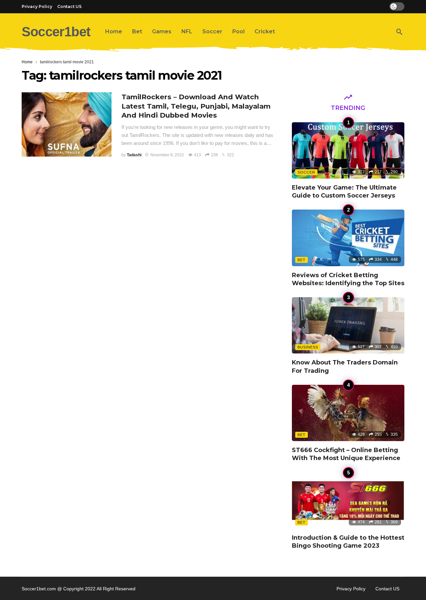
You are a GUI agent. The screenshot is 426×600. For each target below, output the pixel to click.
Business (308, 347)
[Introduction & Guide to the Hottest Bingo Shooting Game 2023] (348, 500)
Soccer (306, 172)
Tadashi (134, 155)
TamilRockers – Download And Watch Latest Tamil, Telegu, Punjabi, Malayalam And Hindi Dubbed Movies (196, 106)
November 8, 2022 (167, 155)
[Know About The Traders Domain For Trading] (348, 325)
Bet (302, 260)
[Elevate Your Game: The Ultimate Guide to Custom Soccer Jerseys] (348, 150)
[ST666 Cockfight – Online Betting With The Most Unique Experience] (348, 413)
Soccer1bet (56, 31)
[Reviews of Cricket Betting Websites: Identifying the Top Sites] (348, 238)
